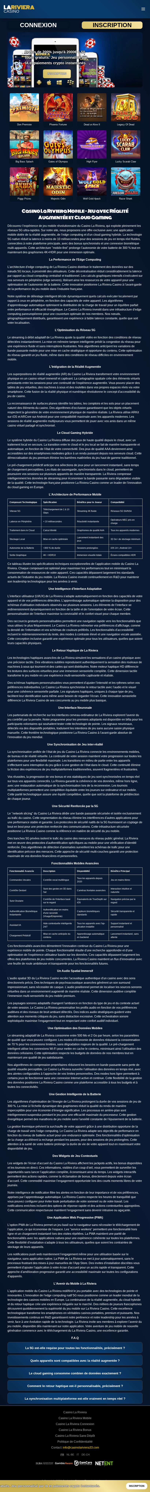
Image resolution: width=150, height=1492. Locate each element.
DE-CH (86, 1454)
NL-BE (70, 1454)
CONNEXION (38, 25)
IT (78, 1454)
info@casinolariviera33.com (81, 1447)
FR (62, 1454)
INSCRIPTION (112, 25)
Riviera (19, 7)
